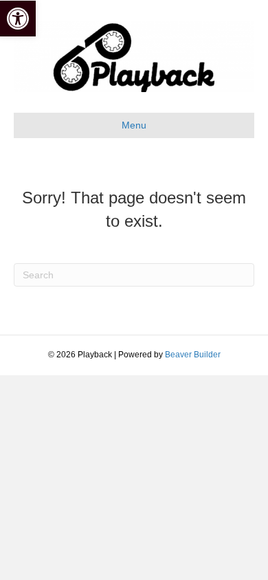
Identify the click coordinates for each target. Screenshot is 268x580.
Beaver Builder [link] (193, 354)
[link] (18, 18)
